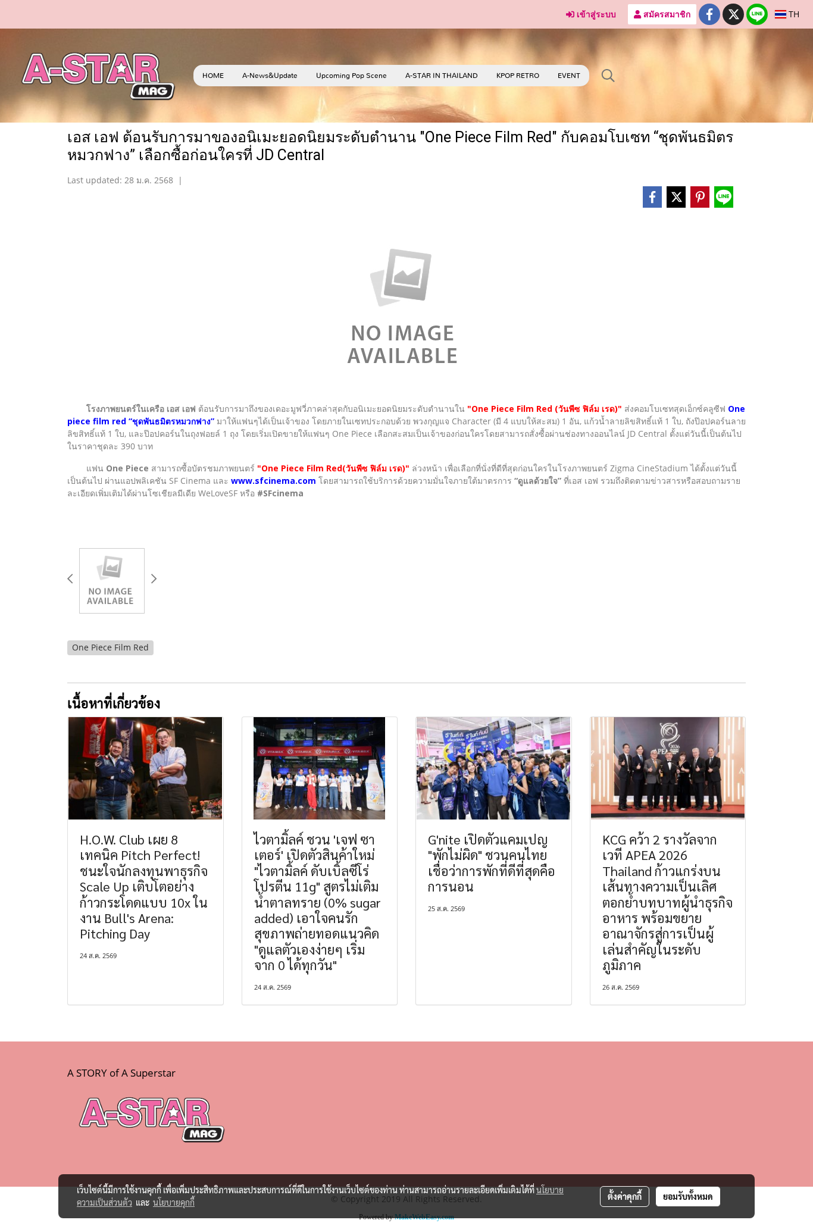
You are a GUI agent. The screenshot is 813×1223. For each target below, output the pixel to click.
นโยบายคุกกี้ (174, 1202)
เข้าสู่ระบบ (595, 14)
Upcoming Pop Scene (351, 75)
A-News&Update (270, 75)
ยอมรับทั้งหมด (688, 1196)
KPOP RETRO (517, 75)
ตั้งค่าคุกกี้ (625, 1196)
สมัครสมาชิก (665, 14)
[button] (608, 75)
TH (792, 14)
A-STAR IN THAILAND (441, 75)
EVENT (569, 75)
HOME (213, 75)
